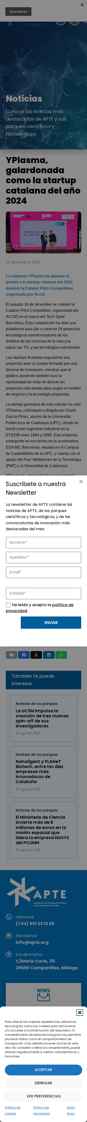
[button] (79, 1012)
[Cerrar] (81, 482)
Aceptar (43, 1070)
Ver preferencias (43, 1096)
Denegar (43, 1083)
